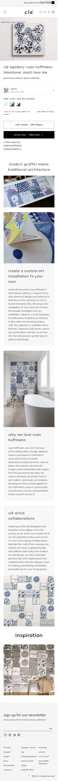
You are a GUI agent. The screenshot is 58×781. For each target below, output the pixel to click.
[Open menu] (5, 12)
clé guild (7, 752)
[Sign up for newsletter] (29, 728)
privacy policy (9, 720)
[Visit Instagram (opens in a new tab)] (5, 735)
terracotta (43, 747)
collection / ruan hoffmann (13, 22)
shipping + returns (28, 747)
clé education (9, 765)
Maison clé (15, 142)
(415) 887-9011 (27, 770)
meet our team (27, 761)
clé (38, 776)
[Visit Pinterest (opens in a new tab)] (10, 735)
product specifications (13, 145)
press (6, 761)
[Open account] (49, 12)
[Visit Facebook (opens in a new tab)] (14, 735)
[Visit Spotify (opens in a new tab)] (19, 735)
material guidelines (11, 149)
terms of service (22, 720)
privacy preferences (38, 720)
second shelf (44, 756)
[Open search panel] (45, 12)
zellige (23, 765)
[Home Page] (29, 12)
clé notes (7, 747)
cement (42, 752)
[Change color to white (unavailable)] (6, 104)
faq (22, 752)
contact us (8, 770)
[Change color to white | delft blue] (12, 104)
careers (7, 756)
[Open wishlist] (41, 12)
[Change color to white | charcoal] (18, 104)
